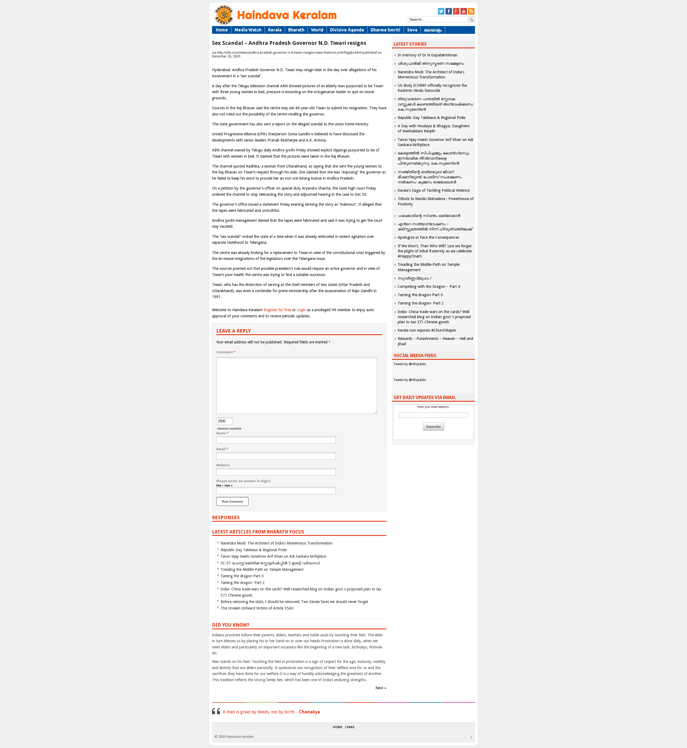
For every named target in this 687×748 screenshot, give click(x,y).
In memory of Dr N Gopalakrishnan (427, 55)
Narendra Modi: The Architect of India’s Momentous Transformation (276, 543)
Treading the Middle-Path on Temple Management (262, 569)
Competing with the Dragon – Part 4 (429, 286)
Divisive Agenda (347, 29)
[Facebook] (448, 13)
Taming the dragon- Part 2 (243, 582)
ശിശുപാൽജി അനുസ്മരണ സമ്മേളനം (431, 63)
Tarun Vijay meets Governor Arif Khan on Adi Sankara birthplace (273, 556)
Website (223, 465)
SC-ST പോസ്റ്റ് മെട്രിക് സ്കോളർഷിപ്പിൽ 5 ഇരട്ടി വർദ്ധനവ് (270, 563)
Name (222, 433)
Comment (226, 352)
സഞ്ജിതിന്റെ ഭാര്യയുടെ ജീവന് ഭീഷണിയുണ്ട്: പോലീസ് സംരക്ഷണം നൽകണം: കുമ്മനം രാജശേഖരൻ (430, 177)
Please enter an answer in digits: (243, 481)
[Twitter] (441, 13)
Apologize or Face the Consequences (428, 237)
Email (222, 449)
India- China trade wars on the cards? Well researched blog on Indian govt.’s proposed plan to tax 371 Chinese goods (434, 317)
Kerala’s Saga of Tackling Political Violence (434, 190)
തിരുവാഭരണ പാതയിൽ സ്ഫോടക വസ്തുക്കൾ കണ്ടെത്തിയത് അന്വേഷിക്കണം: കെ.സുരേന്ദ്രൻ (436, 104)
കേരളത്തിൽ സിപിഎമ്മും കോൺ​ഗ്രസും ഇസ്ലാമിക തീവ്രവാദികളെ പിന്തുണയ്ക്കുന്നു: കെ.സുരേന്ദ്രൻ (433, 158)
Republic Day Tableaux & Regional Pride (254, 550)
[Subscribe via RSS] (471, 13)
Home (222, 29)
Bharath (296, 29)
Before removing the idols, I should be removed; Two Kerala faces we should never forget (294, 602)
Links (350, 727)
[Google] (456, 13)
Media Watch (248, 29)
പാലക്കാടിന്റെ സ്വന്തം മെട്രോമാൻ (429, 215)
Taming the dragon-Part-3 (242, 576)
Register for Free (277, 310)
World (317, 29)
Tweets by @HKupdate (409, 364)
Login (301, 310)
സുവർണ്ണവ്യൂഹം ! (414, 278)
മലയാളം (433, 29)
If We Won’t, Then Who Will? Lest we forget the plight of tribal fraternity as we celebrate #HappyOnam (435, 251)
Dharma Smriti (385, 29)
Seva (412, 29)
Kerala (275, 29)
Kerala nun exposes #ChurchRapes (427, 330)
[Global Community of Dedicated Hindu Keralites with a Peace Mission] (275, 24)
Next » (380, 688)
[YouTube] (464, 13)
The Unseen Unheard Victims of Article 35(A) (257, 608)
